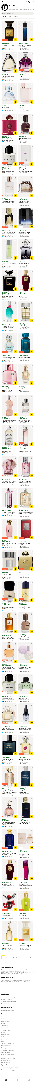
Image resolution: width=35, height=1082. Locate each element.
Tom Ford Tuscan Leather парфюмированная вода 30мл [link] (8, 46)
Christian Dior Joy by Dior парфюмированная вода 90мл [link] (25, 482)
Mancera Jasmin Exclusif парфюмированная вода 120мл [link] (8, 638)
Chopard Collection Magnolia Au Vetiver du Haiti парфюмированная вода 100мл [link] (9, 854)
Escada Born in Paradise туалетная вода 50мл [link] (8, 327)
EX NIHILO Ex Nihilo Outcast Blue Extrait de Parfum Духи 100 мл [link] (26, 823)
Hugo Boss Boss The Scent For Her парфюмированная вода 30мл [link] (9, 791)
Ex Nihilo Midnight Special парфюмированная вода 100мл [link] (8, 233)
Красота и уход (5, 1034)
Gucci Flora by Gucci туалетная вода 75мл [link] (24, 699)
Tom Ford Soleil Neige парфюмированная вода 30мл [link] (8, 575)
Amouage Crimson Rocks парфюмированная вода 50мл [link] (8, 139)
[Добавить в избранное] (15, 22)
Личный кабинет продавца (8, 997)
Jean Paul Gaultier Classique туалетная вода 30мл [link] (9, 420)
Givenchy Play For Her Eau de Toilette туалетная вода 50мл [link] (25, 170)
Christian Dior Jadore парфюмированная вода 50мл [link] (8, 946)
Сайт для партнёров (6, 1003)
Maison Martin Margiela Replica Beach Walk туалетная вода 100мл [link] (8, 450)
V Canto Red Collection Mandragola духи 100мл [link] (8, 885)
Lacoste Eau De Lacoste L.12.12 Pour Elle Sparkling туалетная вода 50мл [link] (8, 389)
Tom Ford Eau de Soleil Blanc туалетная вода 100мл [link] (26, 946)
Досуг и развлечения (6, 1016)
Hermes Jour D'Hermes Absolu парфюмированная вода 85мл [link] (8, 668)
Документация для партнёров (9, 1001)
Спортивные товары (6, 1045)
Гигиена (3, 1023)
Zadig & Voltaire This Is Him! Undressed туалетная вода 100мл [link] (25, 420)
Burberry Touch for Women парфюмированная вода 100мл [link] (8, 606)
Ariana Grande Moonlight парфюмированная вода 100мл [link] (25, 668)
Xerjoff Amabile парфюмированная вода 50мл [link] (25, 916)
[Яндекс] (13, 1070)
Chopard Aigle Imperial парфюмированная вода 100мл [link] (25, 358)
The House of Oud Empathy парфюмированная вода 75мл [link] (9, 482)
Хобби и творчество (6, 1036)
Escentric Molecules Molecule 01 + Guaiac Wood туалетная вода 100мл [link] (26, 513)
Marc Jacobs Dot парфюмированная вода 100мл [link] (8, 916)
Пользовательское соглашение (9, 1058)
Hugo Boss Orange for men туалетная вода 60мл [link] (25, 326)
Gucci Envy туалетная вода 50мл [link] (9, 264)
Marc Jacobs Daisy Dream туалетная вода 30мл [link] (8, 358)
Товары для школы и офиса (8, 1043)
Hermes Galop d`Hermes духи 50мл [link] (8, 77)
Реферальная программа (7, 1010)
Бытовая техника (5, 1021)
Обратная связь (5, 1060)
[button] (26, 2)
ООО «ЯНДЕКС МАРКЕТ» (12, 1068)
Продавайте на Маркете (7, 999)
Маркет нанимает (5, 1062)
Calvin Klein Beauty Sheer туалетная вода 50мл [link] (25, 853)
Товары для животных (7, 1048)
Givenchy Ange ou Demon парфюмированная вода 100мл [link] (25, 729)
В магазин (6, 1080)
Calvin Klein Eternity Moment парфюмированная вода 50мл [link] (26, 450)
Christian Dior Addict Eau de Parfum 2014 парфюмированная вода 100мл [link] (25, 46)
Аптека (3, 1032)
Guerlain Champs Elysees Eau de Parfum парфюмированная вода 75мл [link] (25, 760)
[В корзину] (15, 40)
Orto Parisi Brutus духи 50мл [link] (24, 637)
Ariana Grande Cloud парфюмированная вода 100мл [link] (8, 108)
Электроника (4, 1025)
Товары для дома (5, 1030)
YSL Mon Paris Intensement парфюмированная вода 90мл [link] (25, 77)
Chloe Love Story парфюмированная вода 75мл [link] (8, 729)
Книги (3, 1041)
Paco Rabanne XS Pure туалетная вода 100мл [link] (24, 233)
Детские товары (5, 1052)
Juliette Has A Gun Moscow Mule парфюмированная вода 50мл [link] (8, 202)
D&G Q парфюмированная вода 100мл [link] (9, 543)
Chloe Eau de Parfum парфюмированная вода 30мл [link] (25, 202)
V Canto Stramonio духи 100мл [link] (25, 295)
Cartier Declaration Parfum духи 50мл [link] (25, 544)
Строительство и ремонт (7, 1050)
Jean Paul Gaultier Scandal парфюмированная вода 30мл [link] (8, 823)
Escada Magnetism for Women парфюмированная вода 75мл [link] (25, 885)
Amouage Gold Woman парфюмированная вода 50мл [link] (25, 575)
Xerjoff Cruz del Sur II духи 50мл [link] (25, 389)
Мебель (3, 1019)
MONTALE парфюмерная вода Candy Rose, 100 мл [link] (8, 513)
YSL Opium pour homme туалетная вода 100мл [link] (24, 606)
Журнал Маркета (5, 1065)
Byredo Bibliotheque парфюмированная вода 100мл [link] (8, 170)
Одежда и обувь (5, 1028)
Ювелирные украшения (7, 1054)
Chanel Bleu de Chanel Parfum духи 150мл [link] (7, 760)
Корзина (29, 1080)
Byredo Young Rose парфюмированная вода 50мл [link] (8, 699)
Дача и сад (4, 1039)
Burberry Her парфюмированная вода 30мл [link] (25, 108)
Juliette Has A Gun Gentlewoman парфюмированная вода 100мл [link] (25, 791)
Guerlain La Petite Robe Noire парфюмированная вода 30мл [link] (25, 264)
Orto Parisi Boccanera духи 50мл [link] (25, 139)
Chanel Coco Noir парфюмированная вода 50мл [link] (8, 295)
